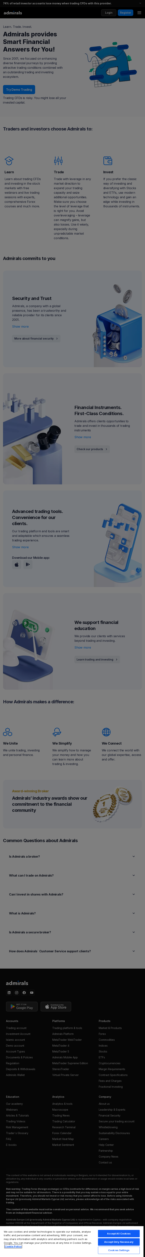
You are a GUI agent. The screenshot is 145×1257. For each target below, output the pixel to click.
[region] (71, 1241)
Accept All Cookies (118, 1233)
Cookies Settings (119, 1250)
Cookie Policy (13, 1246)
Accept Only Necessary (118, 1241)
